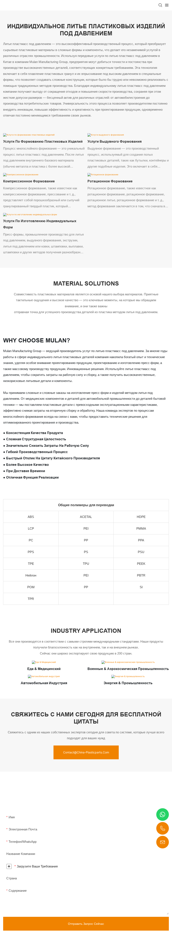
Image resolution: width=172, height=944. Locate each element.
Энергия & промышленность (128, 683)
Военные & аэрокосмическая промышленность (128, 669)
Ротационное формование (110, 181)
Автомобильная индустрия (44, 683)
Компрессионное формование (29, 181)
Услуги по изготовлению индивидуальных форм (39, 224)
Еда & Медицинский (44, 669)
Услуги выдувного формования (114, 141)
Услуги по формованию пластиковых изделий (43, 141)
